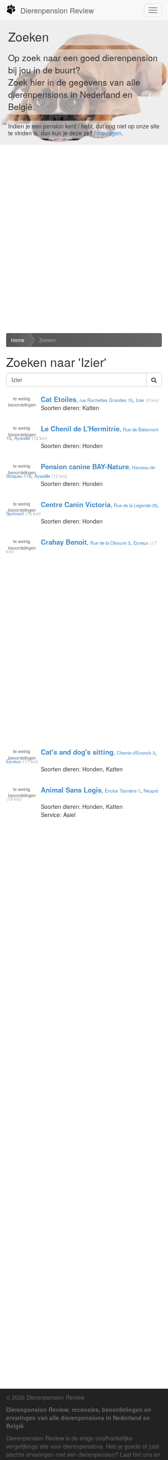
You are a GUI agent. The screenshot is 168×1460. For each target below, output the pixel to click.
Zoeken (47, 339)
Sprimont (15, 513)
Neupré (151, 790)
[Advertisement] (84, 239)
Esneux (140, 542)
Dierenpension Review (57, 10)
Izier (140, 399)
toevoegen (108, 133)
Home (17, 339)
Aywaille (22, 438)
